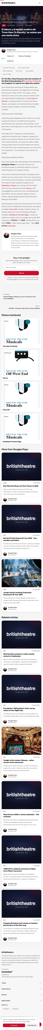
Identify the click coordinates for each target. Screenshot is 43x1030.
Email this (10, 61)
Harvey (29, 188)
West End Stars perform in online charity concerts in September (18, 655)
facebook (15, 1009)
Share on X (10, 56)
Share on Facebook (25, 56)
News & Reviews (13, 19)
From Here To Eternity (32, 81)
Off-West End (7, 353)
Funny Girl (13, 209)
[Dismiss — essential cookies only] (37, 1019)
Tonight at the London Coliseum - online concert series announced (18, 761)
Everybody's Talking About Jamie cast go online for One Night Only (19, 709)
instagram (6, 1009)
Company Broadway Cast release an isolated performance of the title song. (20, 924)
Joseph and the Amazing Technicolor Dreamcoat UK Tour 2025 (17, 594)
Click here (12, 226)
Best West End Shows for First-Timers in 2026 (20, 486)
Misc (21, 19)
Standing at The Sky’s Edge (18, 215)
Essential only (32, 1025)
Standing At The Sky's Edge (12, 442)
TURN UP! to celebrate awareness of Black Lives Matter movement (19, 870)
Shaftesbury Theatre (9, 185)
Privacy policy (13, 279)
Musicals (6, 321)
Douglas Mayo (16, 234)
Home (4, 19)
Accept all (14, 1025)
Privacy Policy (26, 1021)
